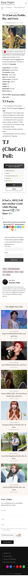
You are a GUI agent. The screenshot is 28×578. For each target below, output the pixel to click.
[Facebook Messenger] (18, 227)
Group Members (14, 13)
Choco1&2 (13, 64)
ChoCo (5, 268)
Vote (14, 185)
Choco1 (16, 271)
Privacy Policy (8, 556)
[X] (7, 227)
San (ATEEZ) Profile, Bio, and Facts (14, 365)
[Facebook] (5, 227)
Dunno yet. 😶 (9, 180)
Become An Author (9, 562)
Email (6, 252)
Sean (20, 108)
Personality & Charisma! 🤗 (11, 175)
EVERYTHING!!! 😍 (10, 170)
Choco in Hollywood (8, 271)
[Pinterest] (12, 227)
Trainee (8, 274)
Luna (7, 97)
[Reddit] (10, 227)
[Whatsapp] (15, 227)
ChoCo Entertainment (13, 268)
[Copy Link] (23, 227)
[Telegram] (20, 227)
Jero (3, 97)
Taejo (21, 271)
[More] (12, 230)
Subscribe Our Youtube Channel (15, 51)
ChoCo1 (18, 59)
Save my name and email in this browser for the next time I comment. (14, 529)
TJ (3, 274)
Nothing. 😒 (8, 178)
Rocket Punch (16, 95)
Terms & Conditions (10, 559)
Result (14, 189)
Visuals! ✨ (8, 173)
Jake (3, 110)
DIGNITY (22, 95)
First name (8, 246)
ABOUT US (7, 553)
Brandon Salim (11, 22)
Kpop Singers (7, 2)
